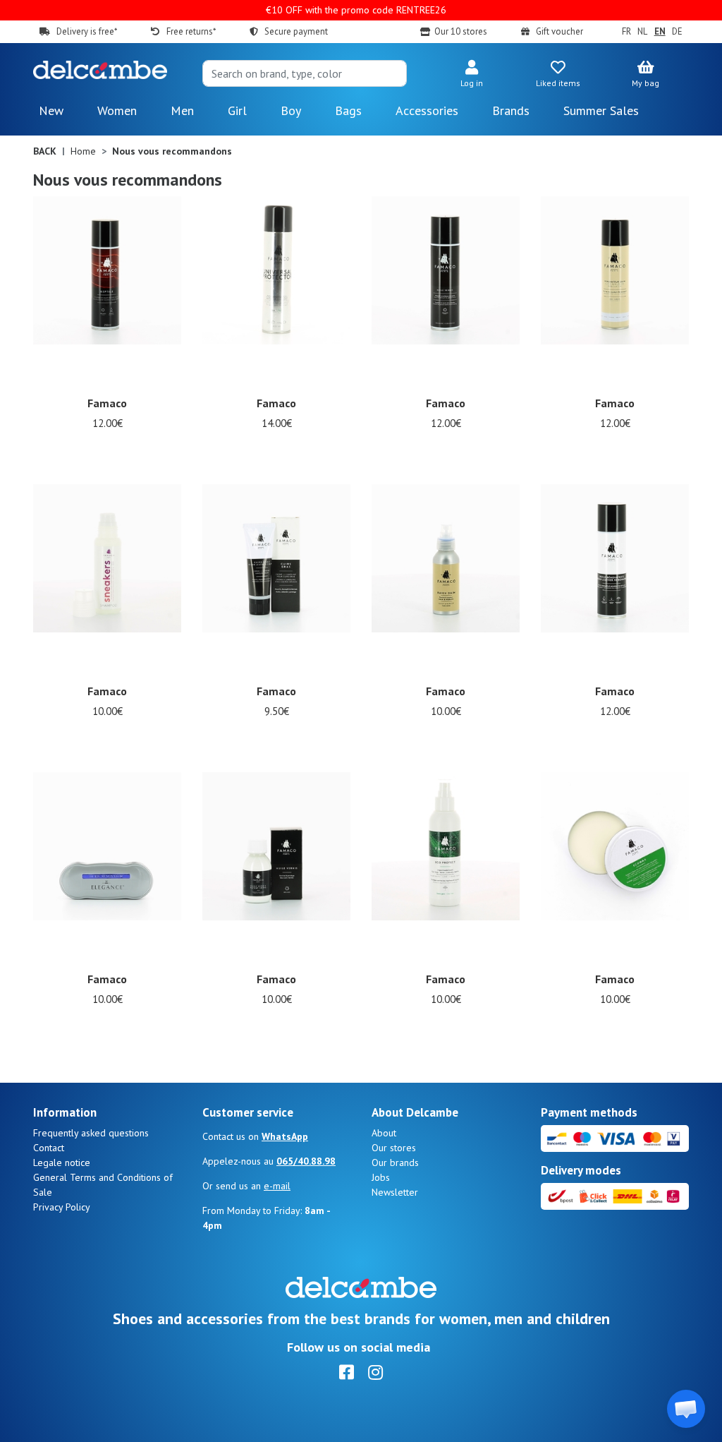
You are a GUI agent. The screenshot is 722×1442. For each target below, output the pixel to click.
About (384, 1132)
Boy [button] (291, 110)
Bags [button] (348, 110)
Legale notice (61, 1162)
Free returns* (190, 31)
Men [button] (182, 110)
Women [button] (117, 110)
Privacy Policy (61, 1207)
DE (677, 31)
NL (642, 31)
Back (44, 151)
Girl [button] (237, 110)
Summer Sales (601, 110)
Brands (511, 110)
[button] (471, 75)
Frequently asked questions (91, 1132)
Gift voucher (559, 31)
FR (626, 31)
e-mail (277, 1185)
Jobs (381, 1177)
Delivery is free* (86, 31)
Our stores (394, 1147)
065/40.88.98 (306, 1161)
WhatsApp (285, 1136)
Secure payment (296, 31)
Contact (48, 1147)
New (51, 110)
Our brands (395, 1162)
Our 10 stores (460, 31)
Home (83, 151)
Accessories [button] (427, 110)
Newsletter (395, 1192)
